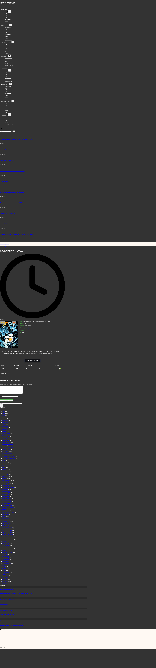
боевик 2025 (5, 427)
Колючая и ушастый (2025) (7, 160)
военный (4, 431)
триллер (4, 568)
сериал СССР (5, 550)
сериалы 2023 (5, 556)
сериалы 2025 (5, 559)
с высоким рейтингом (25, 246)
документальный (6, 449)
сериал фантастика (7, 552)
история (4, 462)
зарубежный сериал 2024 (8, 455)
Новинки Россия (6, 510)
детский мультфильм (7, 447)
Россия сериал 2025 (7, 530)
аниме (1, 246)
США (3, 566)
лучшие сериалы (6, 485)
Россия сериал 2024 (7, 528)
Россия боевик (5, 518)
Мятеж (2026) (3, 224)
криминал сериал (6, 480)
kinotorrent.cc (7, 2)
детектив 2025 (5, 438)
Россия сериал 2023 (7, 527)
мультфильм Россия (7, 503)
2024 (3, 413)
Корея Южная (5, 476)
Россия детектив (6, 520)
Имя (1, 396)
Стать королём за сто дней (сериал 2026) (11, 202)
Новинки (4, 509)
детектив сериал (6, 442)
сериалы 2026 (5, 561)
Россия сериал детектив (8, 536)
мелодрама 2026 (6, 494)
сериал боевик (5, 543)
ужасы (3, 574)
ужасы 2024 (5, 575)
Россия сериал (6, 525)
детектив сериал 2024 (7, 444)
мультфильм (17, 246)
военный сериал (6, 433)
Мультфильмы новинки (8, 507)
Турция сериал (6, 572)
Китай (3, 467)
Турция (4, 570)
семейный (4, 541)
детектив (4, 435)
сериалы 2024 (5, 557)
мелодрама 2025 (6, 492)
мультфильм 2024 (6, 498)
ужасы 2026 (5, 579)
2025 (3, 415)
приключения (5, 514)
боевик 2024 (5, 426)
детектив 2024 (5, 436)
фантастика (5, 581)
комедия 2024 (5, 471)
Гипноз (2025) (3, 150)
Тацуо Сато (28, 328)
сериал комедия (6, 545)
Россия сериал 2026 (7, 532)
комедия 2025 (5, 473)
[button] (14, 131)
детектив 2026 (5, 440)
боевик (4, 424)
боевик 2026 (5, 429)
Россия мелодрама (6, 523)
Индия (3, 460)
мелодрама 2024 (6, 491)
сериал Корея (5, 547)
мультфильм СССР (7, 505)
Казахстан (4, 465)
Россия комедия (6, 521)
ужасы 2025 (5, 577)
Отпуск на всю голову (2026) (7, 213)
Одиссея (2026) (4, 181)
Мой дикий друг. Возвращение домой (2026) (12, 192)
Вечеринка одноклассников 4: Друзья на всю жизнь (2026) (16, 139)
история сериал (6, 463)
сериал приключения (7, 548)
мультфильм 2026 (6, 501)
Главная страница (4, 244)
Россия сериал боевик (7, 534)
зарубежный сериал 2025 (8, 456)
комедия (11, 246)
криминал (4, 478)
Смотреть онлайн (33, 360)
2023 (3, 411)
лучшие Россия (6, 483)
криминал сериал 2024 (7, 482)
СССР (3, 565)
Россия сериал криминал (8, 538)
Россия (4, 516)
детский (4, 445)
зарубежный (6, 246)
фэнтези (32, 246)
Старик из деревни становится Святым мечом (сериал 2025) (16, 234)
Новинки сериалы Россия (8, 512)
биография (5, 422)
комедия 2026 (5, 474)
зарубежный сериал (7, 453)
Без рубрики (5, 420)
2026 (3, 417)
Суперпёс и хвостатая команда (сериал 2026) (12, 171)
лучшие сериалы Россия (8, 487)
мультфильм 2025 (6, 500)
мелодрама (5, 489)
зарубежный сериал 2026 (8, 458)
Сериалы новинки (6, 563)
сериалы (4, 554)
